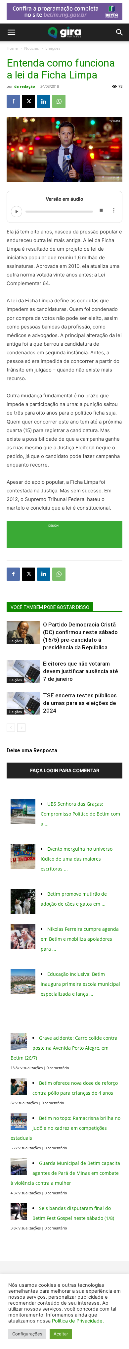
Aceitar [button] (61, 1333)
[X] (28, 101)
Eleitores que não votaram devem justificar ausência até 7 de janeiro (80, 671)
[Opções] (113, 211)
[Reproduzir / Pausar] (16, 211)
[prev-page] (11, 728)
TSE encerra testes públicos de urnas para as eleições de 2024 (80, 703)
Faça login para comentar (64, 770)
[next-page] (21, 728)
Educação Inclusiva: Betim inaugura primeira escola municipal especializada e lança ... (80, 984)
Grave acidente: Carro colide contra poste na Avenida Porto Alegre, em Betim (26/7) (64, 1048)
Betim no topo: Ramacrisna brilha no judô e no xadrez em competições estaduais (65, 1128)
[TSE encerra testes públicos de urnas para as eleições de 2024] (23, 703)
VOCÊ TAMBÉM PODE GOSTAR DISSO (50, 607)
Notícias (31, 48)
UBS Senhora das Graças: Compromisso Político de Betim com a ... (80, 814)
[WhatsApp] (58, 101)
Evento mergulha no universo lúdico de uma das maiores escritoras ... (76, 859)
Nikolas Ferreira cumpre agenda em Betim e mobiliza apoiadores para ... (80, 939)
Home (12, 48)
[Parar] (101, 211)
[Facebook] (13, 101)
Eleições (53, 48)
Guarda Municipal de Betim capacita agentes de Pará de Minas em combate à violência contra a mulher (65, 1173)
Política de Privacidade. (78, 1321)
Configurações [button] (27, 1333)
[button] (11, 32)
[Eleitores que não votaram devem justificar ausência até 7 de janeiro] (23, 671)
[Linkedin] (43, 101)
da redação (24, 86)
